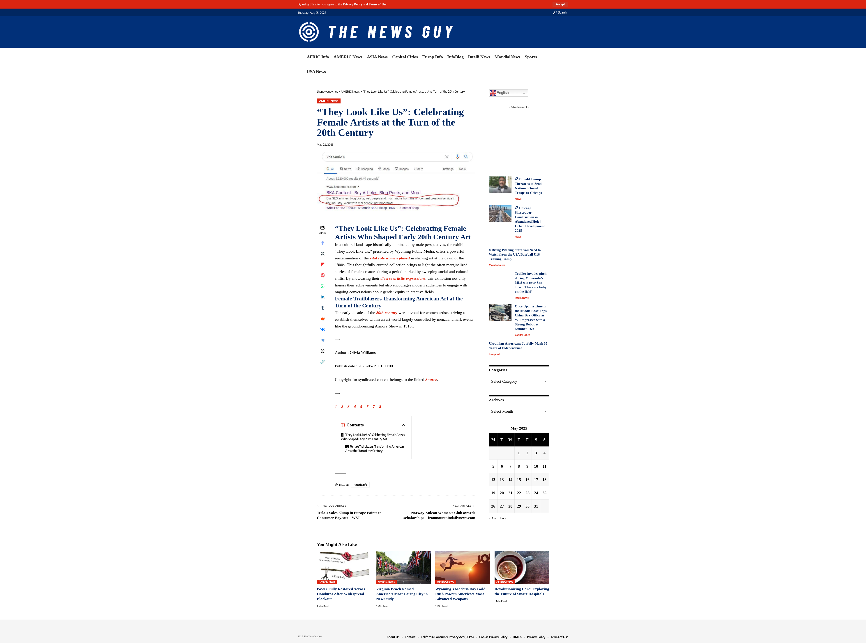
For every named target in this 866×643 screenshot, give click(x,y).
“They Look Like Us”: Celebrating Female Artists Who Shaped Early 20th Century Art (373, 437)
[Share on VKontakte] (322, 329)
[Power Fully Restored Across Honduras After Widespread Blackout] (344, 567)
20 (502, 493)
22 (519, 493)
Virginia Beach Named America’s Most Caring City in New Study (402, 594)
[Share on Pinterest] (322, 275)
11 (544, 466)
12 (493, 479)
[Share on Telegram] (322, 340)
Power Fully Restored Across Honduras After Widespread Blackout (341, 594)
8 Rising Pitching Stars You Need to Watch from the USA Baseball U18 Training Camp (515, 254)
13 (502, 479)
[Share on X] (322, 253)
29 (519, 506)
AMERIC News (329, 101)
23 (527, 493)
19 (493, 493)
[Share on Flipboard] (322, 264)
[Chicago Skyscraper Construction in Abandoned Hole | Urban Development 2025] (500, 213)
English (502, 93)
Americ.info (360, 484)
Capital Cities (522, 334)
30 (527, 506)
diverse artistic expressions (402, 278)
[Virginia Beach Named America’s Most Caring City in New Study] (403, 567)
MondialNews (497, 264)
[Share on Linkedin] (322, 296)
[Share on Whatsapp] (322, 286)
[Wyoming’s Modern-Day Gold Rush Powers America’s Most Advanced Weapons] (462, 567)
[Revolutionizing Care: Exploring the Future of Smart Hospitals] (522, 567)
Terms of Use (377, 4)
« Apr (492, 518)
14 (510, 479)
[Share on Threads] (322, 351)
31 (536, 506)
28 (510, 506)
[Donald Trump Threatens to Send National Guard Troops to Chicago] (500, 184)
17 (536, 479)
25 (544, 493)
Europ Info (495, 353)
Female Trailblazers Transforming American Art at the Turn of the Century (374, 448)
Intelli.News (522, 297)
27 (502, 506)
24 (536, 493)
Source (431, 379)
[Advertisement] (527, 138)
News (518, 198)
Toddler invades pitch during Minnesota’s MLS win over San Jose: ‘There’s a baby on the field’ (530, 282)
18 (544, 479)
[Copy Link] (322, 361)
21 (510, 493)
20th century (386, 312)
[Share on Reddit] (322, 318)
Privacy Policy (352, 4)
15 (519, 479)
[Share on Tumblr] (322, 307)
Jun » (503, 518)
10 (536, 466)
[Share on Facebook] (322, 242)
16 (527, 479)
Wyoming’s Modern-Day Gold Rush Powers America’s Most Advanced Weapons (460, 594)
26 (493, 506)
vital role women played (390, 258)
